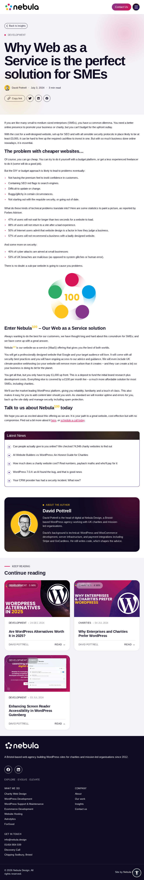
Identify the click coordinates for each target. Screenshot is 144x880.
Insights (79, 803)
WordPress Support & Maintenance (24, 803)
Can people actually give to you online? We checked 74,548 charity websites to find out (62, 446)
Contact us (81, 809)
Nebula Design (131, 872)
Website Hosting (13, 813)
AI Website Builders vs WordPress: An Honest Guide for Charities (50, 455)
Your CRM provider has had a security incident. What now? (47, 480)
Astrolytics (10, 819)
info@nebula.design (15, 839)
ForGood (9, 824)
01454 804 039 (12, 844)
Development (17, 35)
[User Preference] (136, 872)
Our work (80, 798)
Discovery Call (12, 849)
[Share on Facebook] (46, 98)
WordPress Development (18, 798)
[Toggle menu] (136, 6)
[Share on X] (30, 98)
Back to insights (17, 25)
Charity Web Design (15, 793)
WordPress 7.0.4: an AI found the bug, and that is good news (47, 472)
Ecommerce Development (18, 809)
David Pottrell (19, 87)
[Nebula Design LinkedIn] (18, 769)
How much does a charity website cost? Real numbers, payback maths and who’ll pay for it (65, 463)
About (78, 793)
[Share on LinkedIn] (38, 98)
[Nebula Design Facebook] (8, 769)
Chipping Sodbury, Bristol (18, 854)
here (53, 420)
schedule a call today (72, 420)
